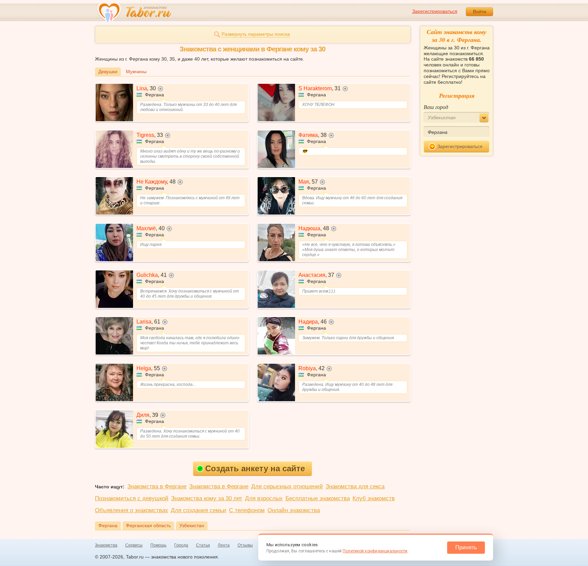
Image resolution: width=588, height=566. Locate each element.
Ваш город (436, 106)
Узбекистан (191, 525)
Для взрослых (264, 498)
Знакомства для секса (355, 486)
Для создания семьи (198, 510)
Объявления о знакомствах (131, 510)
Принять (466, 547)
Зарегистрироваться (434, 11)
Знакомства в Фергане (156, 486)
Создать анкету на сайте (255, 468)
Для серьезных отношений (287, 486)
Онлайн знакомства (293, 510)
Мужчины (136, 71)
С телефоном (247, 510)
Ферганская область (148, 525)
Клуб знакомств (374, 498)
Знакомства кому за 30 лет (206, 498)
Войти (479, 11)
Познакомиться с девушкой (131, 498)
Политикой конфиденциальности (375, 551)
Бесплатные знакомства (317, 498)
